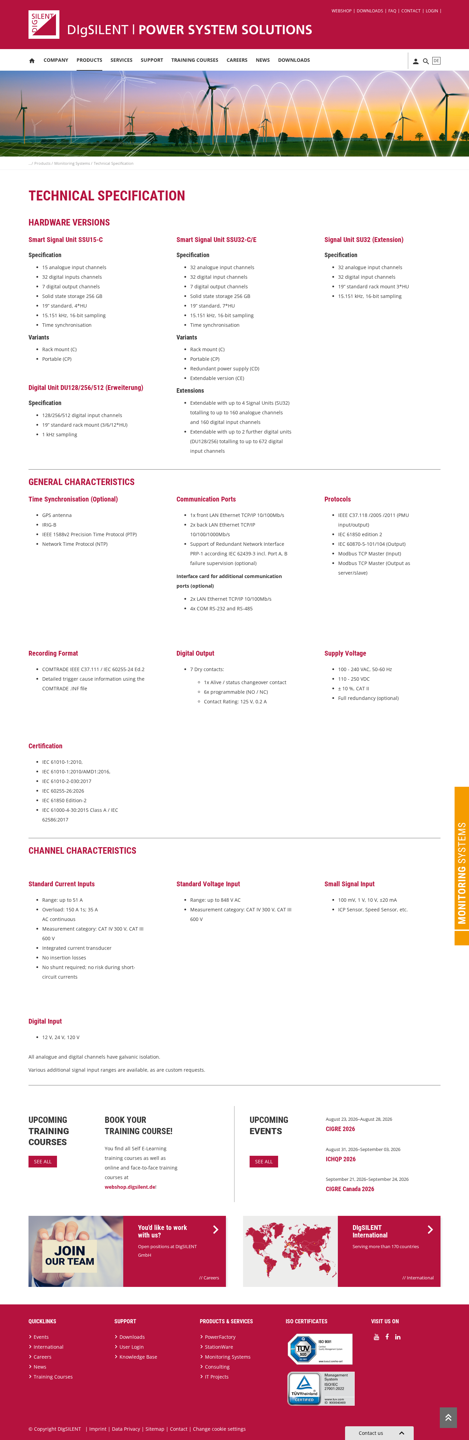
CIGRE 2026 (340, 1128)
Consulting (217, 1366)
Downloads (370, 11)
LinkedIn (397, 1337)
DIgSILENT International (370, 1231)
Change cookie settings (219, 1429)
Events (41, 1337)
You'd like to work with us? (162, 1231)
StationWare (219, 1347)
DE (436, 61)
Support (152, 60)
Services (122, 60)
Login (432, 11)
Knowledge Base (138, 1356)
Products (89, 60)
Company (56, 60)
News (263, 60)
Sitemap (155, 1429)
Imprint (97, 1429)
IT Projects (217, 1376)
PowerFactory (220, 1337)
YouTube (376, 1337)
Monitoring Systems (72, 163)
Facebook (387, 1337)
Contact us (383, 1433)
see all (43, 1161)
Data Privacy (126, 1429)
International (420, 1278)
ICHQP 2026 (341, 1159)
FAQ (392, 11)
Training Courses (194, 60)
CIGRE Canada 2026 (350, 1189)
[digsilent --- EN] (238, 24)
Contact (411, 11)
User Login (131, 1347)
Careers (237, 60)
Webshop (342, 11)
